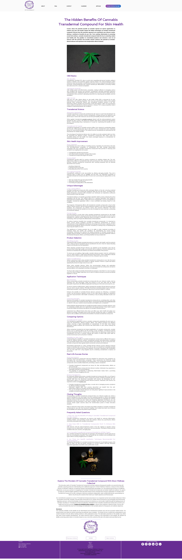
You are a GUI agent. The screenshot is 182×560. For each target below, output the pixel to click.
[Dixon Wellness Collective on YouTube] (156, 544)
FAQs (90, 543)
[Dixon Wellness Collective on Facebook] (142, 544)
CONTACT (90, 545)
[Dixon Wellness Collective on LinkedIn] (153, 544)
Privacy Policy (96, 553)
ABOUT (90, 542)
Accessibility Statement (90, 554)
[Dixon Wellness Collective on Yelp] (149, 544)
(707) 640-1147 (23, 547)
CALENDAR (90, 546)
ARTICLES (90, 547)
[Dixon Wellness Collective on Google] (160, 544)
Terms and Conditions (86, 553)
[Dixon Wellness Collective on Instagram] (146, 544)
